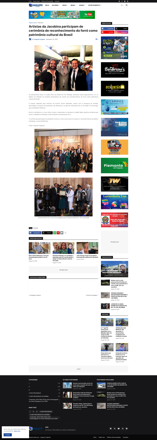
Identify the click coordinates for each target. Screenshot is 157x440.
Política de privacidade (114, 437)
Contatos (57, 1)
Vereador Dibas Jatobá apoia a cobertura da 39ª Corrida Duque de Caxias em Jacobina (83, 405)
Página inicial (33, 22)
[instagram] (122, 428)
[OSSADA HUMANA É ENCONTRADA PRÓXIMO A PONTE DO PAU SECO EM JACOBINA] (105, 295)
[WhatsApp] (54, 232)
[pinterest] (127, 1)
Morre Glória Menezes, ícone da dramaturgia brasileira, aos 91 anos (39, 257)
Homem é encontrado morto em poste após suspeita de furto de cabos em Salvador (83, 384)
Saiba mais (17, 431)
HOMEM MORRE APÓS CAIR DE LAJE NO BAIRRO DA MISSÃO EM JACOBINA (117, 384)
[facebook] (119, 1)
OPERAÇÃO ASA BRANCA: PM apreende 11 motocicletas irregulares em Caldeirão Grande (121, 332)
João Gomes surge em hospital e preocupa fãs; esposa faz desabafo (87, 256)
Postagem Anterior (35, 295)
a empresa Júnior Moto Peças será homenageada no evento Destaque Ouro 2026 (44, 401)
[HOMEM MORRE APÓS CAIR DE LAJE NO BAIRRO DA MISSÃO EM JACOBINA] (101, 385)
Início (30, 1)
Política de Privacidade (47, 1)
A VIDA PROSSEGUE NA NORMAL (44, 396)
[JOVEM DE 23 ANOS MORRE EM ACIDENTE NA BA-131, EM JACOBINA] (105, 306)
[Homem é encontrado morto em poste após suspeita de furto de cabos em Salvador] (67, 385)
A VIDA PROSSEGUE (44, 393)
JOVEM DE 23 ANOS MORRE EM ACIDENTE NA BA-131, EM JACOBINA (119, 305)
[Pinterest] (58, 232)
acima (78, 369)
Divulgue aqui (115, 242)
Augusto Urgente (45, 437)
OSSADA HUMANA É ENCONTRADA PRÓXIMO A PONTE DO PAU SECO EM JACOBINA (119, 295)
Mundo (81, 5)
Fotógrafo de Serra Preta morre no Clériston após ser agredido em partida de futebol (121, 356)
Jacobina (55, 5)
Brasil (73, 5)
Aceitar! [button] (7, 435)
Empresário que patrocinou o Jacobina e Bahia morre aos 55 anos (107, 355)
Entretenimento (94, 5)
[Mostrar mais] (65, 232)
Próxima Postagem (91, 295)
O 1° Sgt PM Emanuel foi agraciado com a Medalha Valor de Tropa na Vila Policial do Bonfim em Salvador (106, 333)
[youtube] (124, 1)
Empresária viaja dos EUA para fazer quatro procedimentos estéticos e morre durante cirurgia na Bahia (83, 395)
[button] (122, 5)
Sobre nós (102, 437)
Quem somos (36, 1)
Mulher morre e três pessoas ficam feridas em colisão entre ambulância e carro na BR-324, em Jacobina (119, 284)
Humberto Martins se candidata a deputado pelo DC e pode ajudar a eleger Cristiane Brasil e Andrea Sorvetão (63, 258)
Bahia (64, 5)
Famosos (40, 22)
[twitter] (122, 1)
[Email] (61, 232)
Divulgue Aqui (63, 270)
